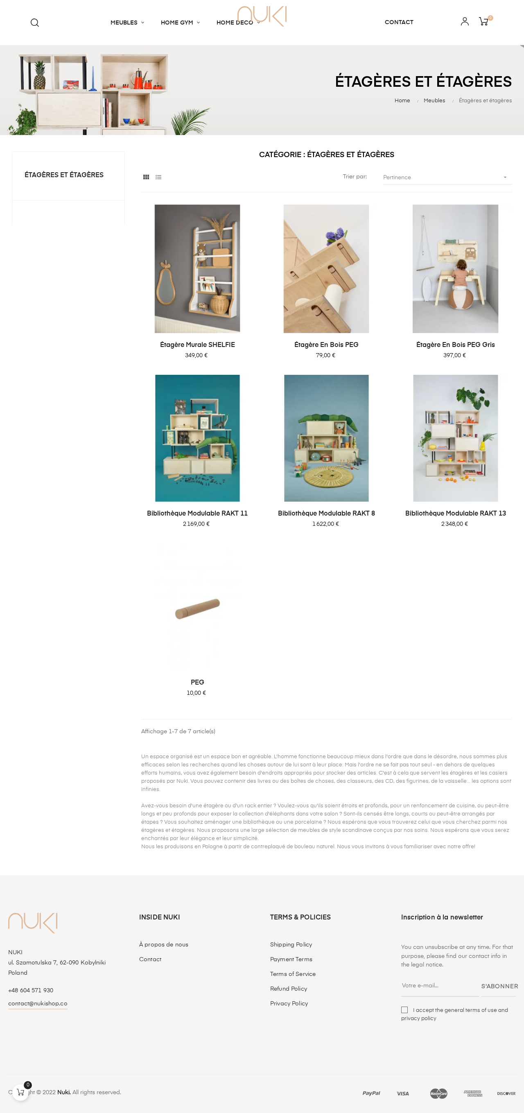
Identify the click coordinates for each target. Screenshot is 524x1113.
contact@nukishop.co (38, 1004)
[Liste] (159, 178)
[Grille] (146, 178)
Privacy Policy (289, 1004)
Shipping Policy (291, 945)
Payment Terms (291, 959)
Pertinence (445, 177)
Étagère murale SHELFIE (197, 345)
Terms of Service (293, 974)
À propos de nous (163, 945)
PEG (197, 683)
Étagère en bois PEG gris (455, 345)
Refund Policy (288, 989)
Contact (150, 959)
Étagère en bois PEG (326, 345)
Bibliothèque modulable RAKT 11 (197, 514)
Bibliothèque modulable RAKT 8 (326, 514)
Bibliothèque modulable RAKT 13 (455, 514)
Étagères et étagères (64, 175)
